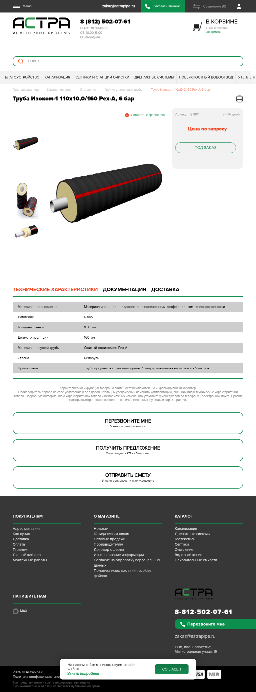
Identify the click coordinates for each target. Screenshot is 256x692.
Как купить (22, 534)
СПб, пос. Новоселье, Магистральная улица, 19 (196, 649)
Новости (101, 528)
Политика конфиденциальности (38, 677)
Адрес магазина (26, 528)
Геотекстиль (185, 539)
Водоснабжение (188, 555)
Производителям (108, 544)
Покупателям (28, 516)
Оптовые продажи (109, 539)
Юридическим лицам (112, 534)
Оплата (19, 544)
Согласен (171, 669)
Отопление (184, 549)
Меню (27, 6)
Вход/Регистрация (240, 6)
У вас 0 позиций (222, 26)
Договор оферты (109, 549)
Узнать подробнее (83, 674)
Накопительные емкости (196, 560)
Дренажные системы (192, 534)
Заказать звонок (166, 6)
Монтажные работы (30, 560)
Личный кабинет (27, 555)
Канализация (186, 528)
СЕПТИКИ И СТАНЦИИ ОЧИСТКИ (102, 77)
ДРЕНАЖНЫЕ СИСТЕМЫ (154, 77)
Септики (182, 544)
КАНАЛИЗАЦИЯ (57, 77)
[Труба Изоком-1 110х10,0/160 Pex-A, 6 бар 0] (107, 194)
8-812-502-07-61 (203, 612)
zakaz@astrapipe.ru (195, 636)
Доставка (21, 539)
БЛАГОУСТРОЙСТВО (22, 77)
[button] (52, 193)
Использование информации (119, 555)
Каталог (184, 516)
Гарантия (20, 549)
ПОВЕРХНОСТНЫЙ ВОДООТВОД (206, 77)
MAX (23, 611)
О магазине (107, 516)
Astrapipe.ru (35, 672)
